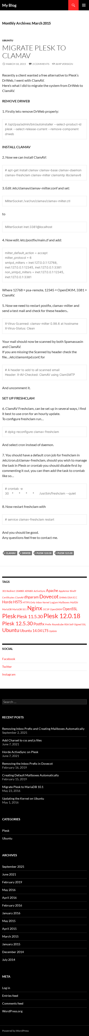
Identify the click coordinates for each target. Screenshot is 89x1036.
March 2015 (10, 936)
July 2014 (8, 959)
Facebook (8, 659)
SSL (84, 624)
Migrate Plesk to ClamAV (34, 51)
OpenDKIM (56, 609)
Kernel (46, 602)
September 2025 (13, 866)
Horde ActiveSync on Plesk (20, 752)
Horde (7, 602)
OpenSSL (70, 609)
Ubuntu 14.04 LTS (34, 630)
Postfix (38, 624)
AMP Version (64, 64)
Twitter (7, 666)
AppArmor (64, 591)
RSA (66, 624)
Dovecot (49, 596)
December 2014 (13, 952)
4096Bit (29, 591)
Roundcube (58, 624)
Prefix (48, 624)
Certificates (8, 597)
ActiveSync (39, 591)
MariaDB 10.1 (19, 609)
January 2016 (11, 913)
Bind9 (73, 591)
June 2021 (9, 874)
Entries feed (10, 995)
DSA (69, 597)
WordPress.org (12, 1011)
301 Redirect (8, 591)
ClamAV (11, 553)
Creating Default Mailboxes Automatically (30, 775)
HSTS (17, 602)
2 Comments (40, 64)
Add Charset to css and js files (22, 740)
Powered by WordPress (15, 1030)
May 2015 (9, 921)
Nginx (34, 608)
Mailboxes (64, 602)
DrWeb (26, 553)
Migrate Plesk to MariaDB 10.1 (22, 787)
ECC (75, 597)
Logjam (54, 602)
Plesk (9, 615)
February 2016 (12, 905)
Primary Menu (84, 5)
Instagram (9, 674)
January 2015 (11, 944)
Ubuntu (7, 40)
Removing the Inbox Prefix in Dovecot (27, 763)
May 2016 (9, 890)
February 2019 (12, 882)
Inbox (39, 602)
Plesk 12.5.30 (64, 553)
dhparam (31, 597)
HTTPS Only (29, 602)
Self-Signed (75, 624)
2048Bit (20, 591)
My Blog (9, 5)
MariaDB (7, 609)
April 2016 (9, 897)
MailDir (74, 602)
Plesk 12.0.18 (44, 553)
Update (53, 631)
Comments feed (12, 1003)
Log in (6, 988)
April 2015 (9, 928)
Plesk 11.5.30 (30, 616)
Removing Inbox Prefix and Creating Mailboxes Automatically (43, 728)
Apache (52, 590)
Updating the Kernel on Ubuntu (23, 798)
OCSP (46, 609)
